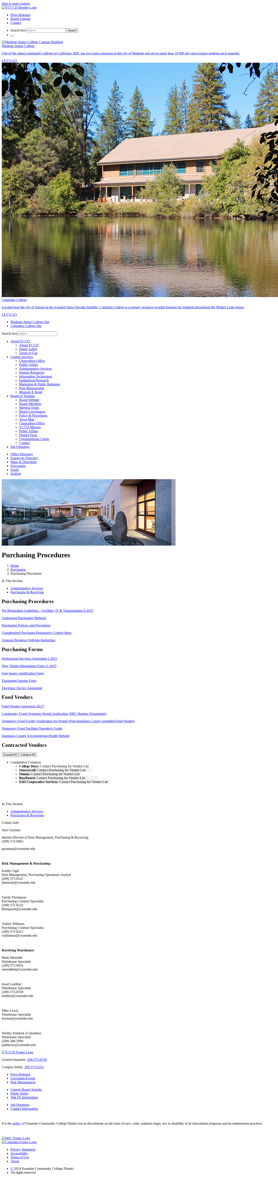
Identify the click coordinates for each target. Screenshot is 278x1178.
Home (14, 566)
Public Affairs (28, 365)
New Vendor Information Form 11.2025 (29, 666)
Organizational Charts (34, 439)
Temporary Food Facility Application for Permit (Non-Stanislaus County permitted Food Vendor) (68, 721)
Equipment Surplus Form (19, 681)
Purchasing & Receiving (27, 592)
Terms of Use (28, 353)
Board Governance (32, 411)
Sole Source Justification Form (23, 673)
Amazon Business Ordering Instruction (29, 640)
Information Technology (35, 376)
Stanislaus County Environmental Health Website (35, 736)
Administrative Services (35, 368)
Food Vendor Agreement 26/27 (23, 706)
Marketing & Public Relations (39, 384)
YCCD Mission (30, 427)
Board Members (30, 404)
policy (17, 1123)
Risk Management (31, 388)
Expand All (10, 754)
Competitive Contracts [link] (26, 762)
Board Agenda (20, 19)
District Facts (28, 435)
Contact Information (24, 1109)
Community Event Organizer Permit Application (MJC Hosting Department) (54, 714)
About (14, 1161)
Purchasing (18, 569)
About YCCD (20, 341)
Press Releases (20, 15)
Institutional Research (34, 380)
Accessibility (19, 1153)
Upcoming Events (22, 1078)
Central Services (21, 357)
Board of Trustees (22, 396)
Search (72, 30)
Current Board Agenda (26, 1089)
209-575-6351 (34, 1067)
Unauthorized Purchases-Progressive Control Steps (36, 633)
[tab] (143, 762)
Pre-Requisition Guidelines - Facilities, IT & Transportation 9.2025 (47, 610)
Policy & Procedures (33, 415)
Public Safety (28, 349)
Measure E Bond (30, 392)
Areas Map (26, 419)
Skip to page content (16, 3)
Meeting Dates (29, 408)
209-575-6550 (37, 1059)
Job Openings (20, 447)
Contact (15, 23)
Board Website (29, 400)
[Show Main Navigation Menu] (12, 35)
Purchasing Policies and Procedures (26, 625)
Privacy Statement (22, 1149)
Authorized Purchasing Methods (24, 618)
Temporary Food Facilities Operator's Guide (32, 728)
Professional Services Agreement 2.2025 (29, 658)
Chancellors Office (32, 361)
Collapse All (27, 754)
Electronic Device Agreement (22, 688)
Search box (18, 30)
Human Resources (31, 372)
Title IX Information (24, 1097)
